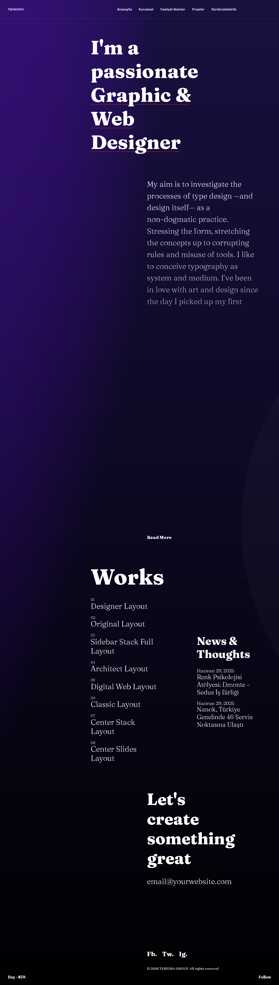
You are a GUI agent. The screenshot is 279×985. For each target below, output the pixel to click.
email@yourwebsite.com (189, 881)
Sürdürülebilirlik (223, 9)
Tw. (168, 954)
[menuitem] (124, 9)
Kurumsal (146, 9)
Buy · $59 (17, 977)
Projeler (198, 9)
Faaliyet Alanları (172, 9)
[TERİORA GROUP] (15, 9)
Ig (182, 954)
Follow (265, 977)
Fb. (152, 954)
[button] (247, 9)
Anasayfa (124, 9)
